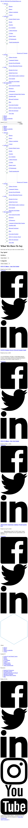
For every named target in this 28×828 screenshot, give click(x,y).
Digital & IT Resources (8, 670)
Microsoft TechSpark (8, 674)
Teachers (5, 659)
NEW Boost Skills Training (9, 675)
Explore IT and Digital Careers (10, 656)
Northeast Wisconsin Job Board (10, 672)
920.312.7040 (4, 1)
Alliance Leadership (8, 118)
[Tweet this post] (14, 319)
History (5, 117)
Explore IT (5, 16)
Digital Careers (6, 662)
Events (5, 67)
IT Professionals (7, 664)
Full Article (3, 270)
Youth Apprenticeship (8, 665)
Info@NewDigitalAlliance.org (14, 1)
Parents (5, 657)
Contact (5, 119)
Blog (4, 676)
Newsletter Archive (7, 671)
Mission (5, 116)
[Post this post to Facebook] (14, 297)
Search (2, 122)
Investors (5, 54)
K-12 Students (6, 660)
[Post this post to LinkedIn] (14, 347)
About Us (5, 3)
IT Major (5, 661)
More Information (7, 82)
